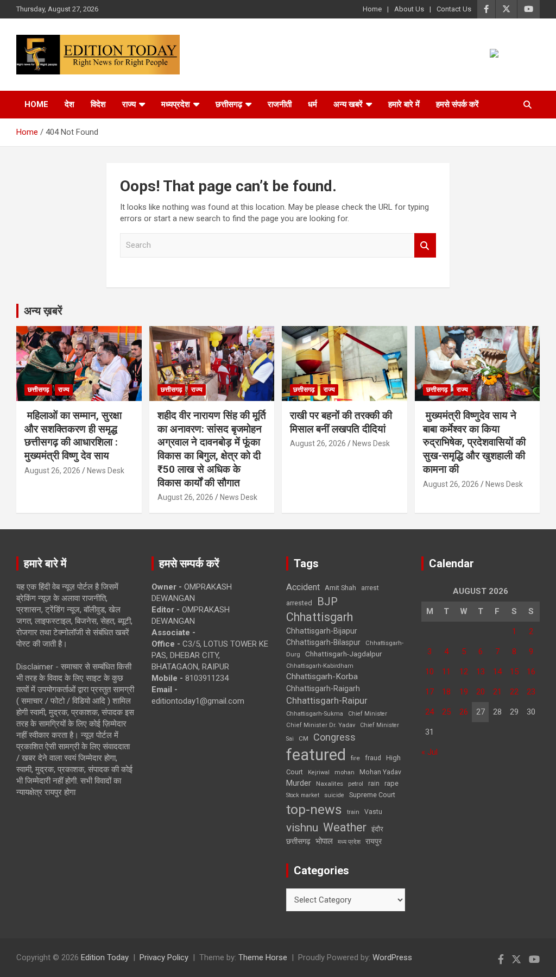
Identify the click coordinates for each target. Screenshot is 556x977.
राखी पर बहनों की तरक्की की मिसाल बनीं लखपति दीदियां (341, 422)
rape (391, 783)
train (353, 812)
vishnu (302, 827)
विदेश (98, 104)
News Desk (105, 470)
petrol (355, 783)
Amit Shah (340, 588)
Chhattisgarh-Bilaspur (323, 642)
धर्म (312, 104)
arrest (370, 588)
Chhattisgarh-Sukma (314, 713)
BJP (327, 601)
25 (446, 712)
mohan (344, 772)
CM (303, 738)
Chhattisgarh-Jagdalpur (343, 653)
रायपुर (373, 841)
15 (514, 672)
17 (429, 692)
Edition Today (105, 957)
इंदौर (377, 829)
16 (531, 672)
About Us (409, 9)
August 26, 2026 (52, 470)
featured (316, 755)
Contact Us (454, 9)
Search (425, 245)
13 (480, 672)
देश (69, 104)
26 (463, 712)
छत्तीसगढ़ (298, 841)
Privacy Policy (164, 957)
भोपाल (324, 841)
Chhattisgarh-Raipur (327, 700)
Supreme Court (372, 795)
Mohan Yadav (380, 772)
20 (480, 692)
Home (372, 9)
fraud (373, 758)
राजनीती (280, 104)
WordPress (392, 957)
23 (531, 692)
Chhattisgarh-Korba (322, 676)
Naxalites (329, 783)
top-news (314, 809)
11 (446, 672)
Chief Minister (367, 713)
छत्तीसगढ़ (229, 104)
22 (514, 692)
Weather (345, 827)
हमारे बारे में (404, 104)
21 (497, 692)
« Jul (429, 752)
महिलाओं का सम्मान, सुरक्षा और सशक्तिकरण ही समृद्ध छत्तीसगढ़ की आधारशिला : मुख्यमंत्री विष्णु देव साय (73, 435)
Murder (298, 783)
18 (446, 692)
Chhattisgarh (319, 617)
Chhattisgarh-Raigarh (323, 688)
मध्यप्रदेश (175, 104)
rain (374, 783)
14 (497, 672)
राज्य (129, 104)
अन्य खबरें (348, 104)
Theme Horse (262, 957)
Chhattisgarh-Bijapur (321, 631)
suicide (334, 795)
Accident (303, 587)
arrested (299, 603)
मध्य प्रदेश (349, 842)
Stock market (302, 795)
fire (355, 758)
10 (429, 672)
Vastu (373, 812)
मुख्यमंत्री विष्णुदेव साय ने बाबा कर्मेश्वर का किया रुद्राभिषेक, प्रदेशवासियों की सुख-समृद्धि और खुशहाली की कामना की (474, 442)
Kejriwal (319, 772)
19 (463, 692)
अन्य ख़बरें (43, 310)
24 (429, 712)
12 (463, 672)
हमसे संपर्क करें (457, 104)
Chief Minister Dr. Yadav (320, 725)
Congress (334, 737)
